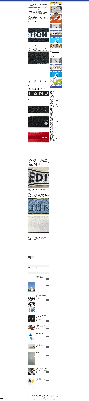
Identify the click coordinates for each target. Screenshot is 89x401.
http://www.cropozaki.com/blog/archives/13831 (34, 26)
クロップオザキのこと (43, 345)
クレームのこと (52, 129)
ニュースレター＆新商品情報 (53, 104)
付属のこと (39, 7)
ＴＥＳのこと (51, 101)
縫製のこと (51, 109)
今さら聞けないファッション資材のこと (55, 106)
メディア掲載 (51, 99)
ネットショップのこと (41, 326)
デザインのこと (46, 318)
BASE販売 (52, 0)
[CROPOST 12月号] (35, 267)
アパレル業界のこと (52, 135)
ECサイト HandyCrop (43, 0)
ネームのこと (51, 130)
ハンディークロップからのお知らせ (54, 100)
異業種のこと (51, 103)
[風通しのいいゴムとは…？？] (31, 333)
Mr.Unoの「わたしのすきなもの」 (54, 138)
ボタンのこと (40, 277)
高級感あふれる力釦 (39, 378)
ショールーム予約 (39, 0)
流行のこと (45, 277)
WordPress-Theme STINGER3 (44, 398)
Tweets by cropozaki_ (52, 51)
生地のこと (47, 326)
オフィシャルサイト (48, 0)
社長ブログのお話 (52, 140)
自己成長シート (52, 93)
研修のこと (51, 92)
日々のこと (51, 137)
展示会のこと (51, 133)
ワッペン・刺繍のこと (53, 132)
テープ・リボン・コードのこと (43, 7)
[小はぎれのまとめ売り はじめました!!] (31, 325)
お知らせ (51, 141)
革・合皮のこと (45, 379)
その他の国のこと (52, 118)
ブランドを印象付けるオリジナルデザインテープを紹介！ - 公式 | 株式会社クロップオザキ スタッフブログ (44, 395)
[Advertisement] (38, 73)
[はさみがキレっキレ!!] (31, 344)
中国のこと (51, 108)
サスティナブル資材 (52, 102)
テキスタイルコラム (52, 105)
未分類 (51, 110)
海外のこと (51, 136)
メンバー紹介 (51, 142)
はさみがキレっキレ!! (39, 344)
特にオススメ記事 (52, 91)
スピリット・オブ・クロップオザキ (54, 95)
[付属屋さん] (31, 282)
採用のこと (51, 94)
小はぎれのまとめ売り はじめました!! (42, 325)
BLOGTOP (29, 0)
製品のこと (40, 319)
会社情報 (51, 115)
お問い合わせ (55, 0)
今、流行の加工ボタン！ (40, 276)
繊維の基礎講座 (52, 96)
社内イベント (35, 0)
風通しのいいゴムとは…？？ (40, 333)
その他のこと (47, 345)
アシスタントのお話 (52, 139)
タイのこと (51, 113)
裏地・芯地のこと (52, 124)
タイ (50, 98)
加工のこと (51, 114)
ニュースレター (52, 107)
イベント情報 (51, 111)
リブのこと (51, 128)
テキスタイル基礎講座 (53, 97)
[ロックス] (31, 352)
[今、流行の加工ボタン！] (29, 276)
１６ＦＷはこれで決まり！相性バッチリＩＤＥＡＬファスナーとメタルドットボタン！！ (42, 316)
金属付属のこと (52, 123)
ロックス (37, 352)
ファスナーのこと (41, 318)
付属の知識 (32, 0)
